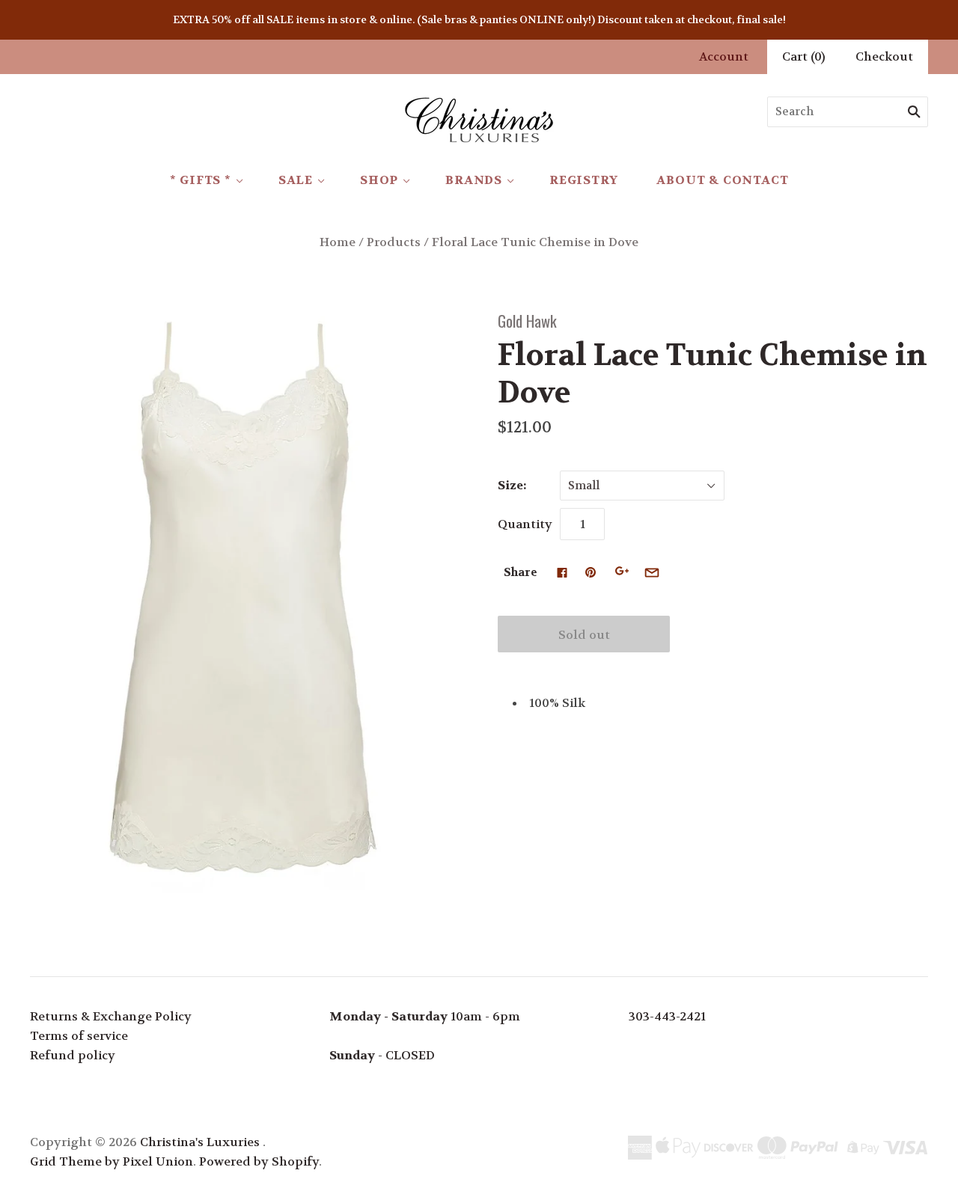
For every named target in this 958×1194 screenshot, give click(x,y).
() (804, 56)
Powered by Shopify (259, 1161)
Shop (379, 180)
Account (723, 56)
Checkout (884, 56)
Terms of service (79, 1036)
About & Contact (722, 180)
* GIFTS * (200, 180)
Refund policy (72, 1055)
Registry (583, 180)
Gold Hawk (527, 320)
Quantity (525, 524)
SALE (295, 180)
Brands (473, 180)
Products (394, 242)
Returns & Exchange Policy (111, 1016)
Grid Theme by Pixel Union (111, 1161)
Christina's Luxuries (200, 1142)
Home (338, 242)
